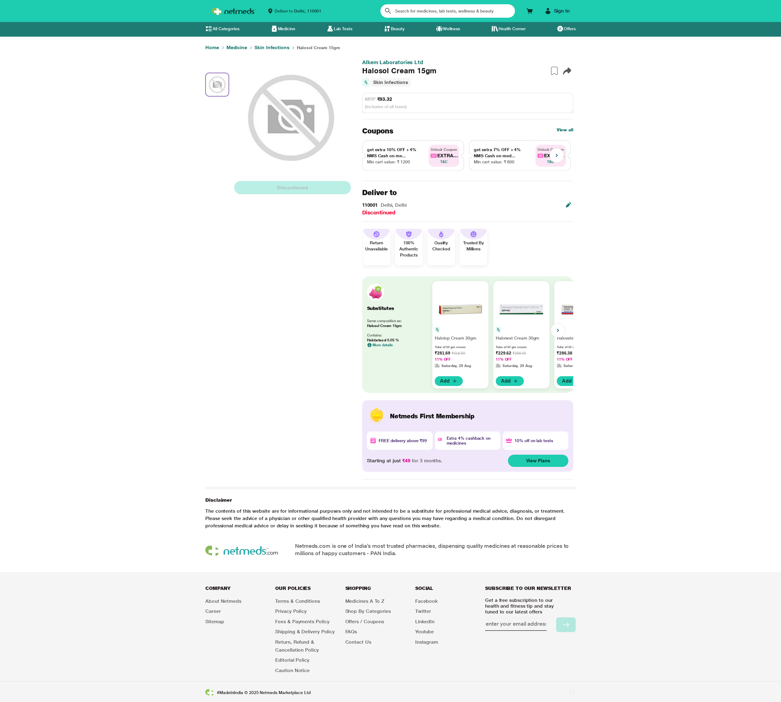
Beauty (398, 28)
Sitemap (214, 621)
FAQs (351, 632)
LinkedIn (424, 621)
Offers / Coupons (364, 621)
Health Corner (512, 28)
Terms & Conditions (297, 601)
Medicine (286, 28)
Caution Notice (292, 670)
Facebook (426, 601)
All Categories (226, 28)
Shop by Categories (368, 611)
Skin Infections (390, 82)
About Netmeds (223, 601)
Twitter (423, 611)
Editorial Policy (292, 660)
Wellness (451, 28)
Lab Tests (343, 28)
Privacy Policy (291, 611)
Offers (570, 28)
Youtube (424, 632)
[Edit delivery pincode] (568, 205)
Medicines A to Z (365, 601)
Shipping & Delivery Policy (305, 632)
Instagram (426, 642)
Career (213, 611)
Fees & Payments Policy (302, 621)
